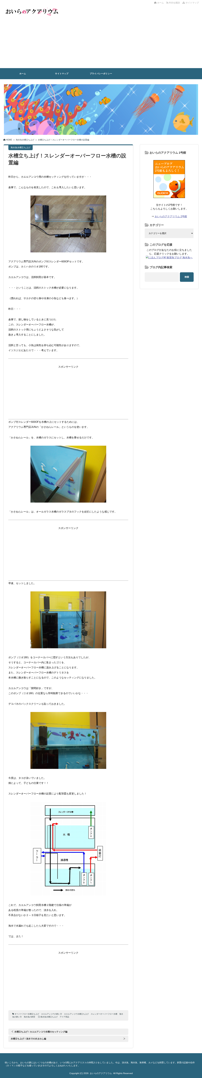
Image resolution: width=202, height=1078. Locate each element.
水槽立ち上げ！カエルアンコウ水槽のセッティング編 (40, 1031)
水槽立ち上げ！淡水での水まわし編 (28, 1038)
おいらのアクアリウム (101, 1073)
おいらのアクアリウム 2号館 (171, 216)
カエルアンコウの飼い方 (51, 1014)
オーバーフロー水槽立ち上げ (27, 1014)
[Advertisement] (101, 44)
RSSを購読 (174, 2)
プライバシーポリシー (101, 73)
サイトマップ (192, 2)
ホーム (160, 2)
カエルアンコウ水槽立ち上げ (76, 1014)
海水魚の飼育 (29, 1017)
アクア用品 (64, 1017)
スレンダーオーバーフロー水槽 (104, 1014)
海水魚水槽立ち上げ (49, 1017)
